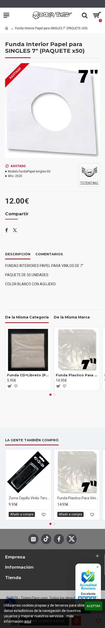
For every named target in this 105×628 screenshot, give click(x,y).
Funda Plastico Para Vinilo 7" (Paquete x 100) (77, 375)
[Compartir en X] (15, 230)
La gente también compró (32, 440)
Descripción (17, 254)
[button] (50, 395)
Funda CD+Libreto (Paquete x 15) (28, 375)
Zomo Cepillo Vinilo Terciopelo (29, 498)
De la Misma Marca (72, 317)
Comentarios (49, 254)
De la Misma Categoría (27, 317)
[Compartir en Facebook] (6, 230)
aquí (27, 621)
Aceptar (93, 606)
